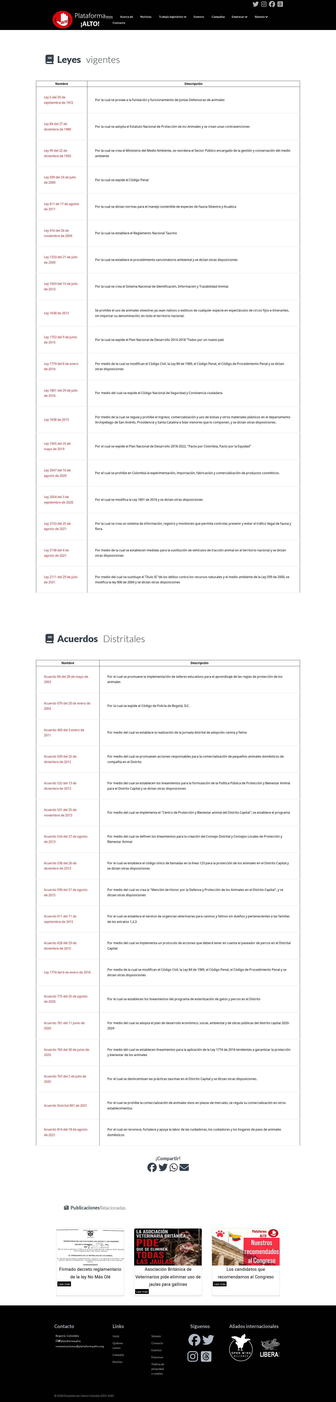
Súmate (260, 16)
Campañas (218, 16)
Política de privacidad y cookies (157, 1368)
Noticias (145, 16)
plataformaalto (71, 1341)
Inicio (109, 16)
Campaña (118, 1354)
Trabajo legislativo (171, 16)
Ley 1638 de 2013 (56, 313)
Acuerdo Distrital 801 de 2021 (65, 1105)
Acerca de (126, 16)
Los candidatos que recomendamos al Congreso (246, 1273)
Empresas (238, 16)
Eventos (199, 16)
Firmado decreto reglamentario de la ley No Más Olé (90, 1273)
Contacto (119, 22)
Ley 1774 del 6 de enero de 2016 (67, 972)
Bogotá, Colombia (67, 1335)
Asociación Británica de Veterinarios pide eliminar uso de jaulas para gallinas (168, 1277)
